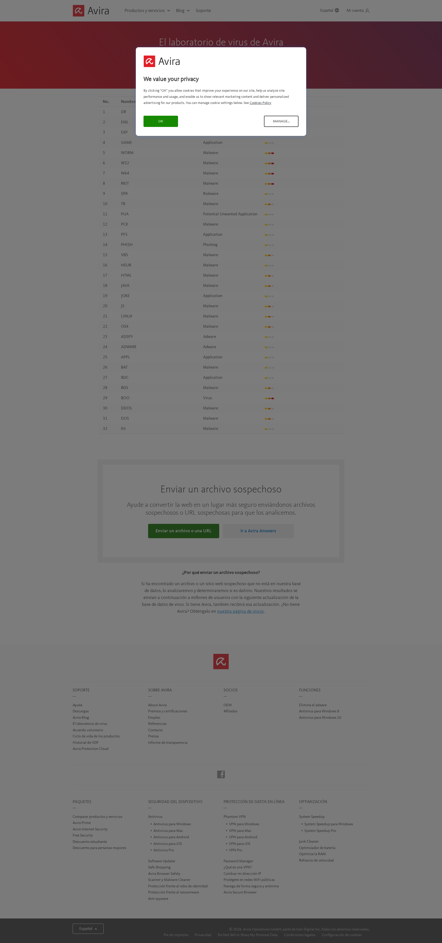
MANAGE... (281, 121)
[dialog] (221, 91)
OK (160, 121)
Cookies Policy (260, 103)
